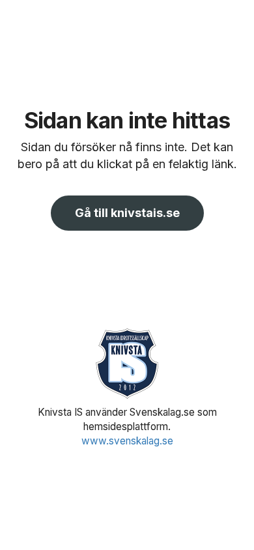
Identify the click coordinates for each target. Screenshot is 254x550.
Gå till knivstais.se (127, 213)
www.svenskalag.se (127, 441)
